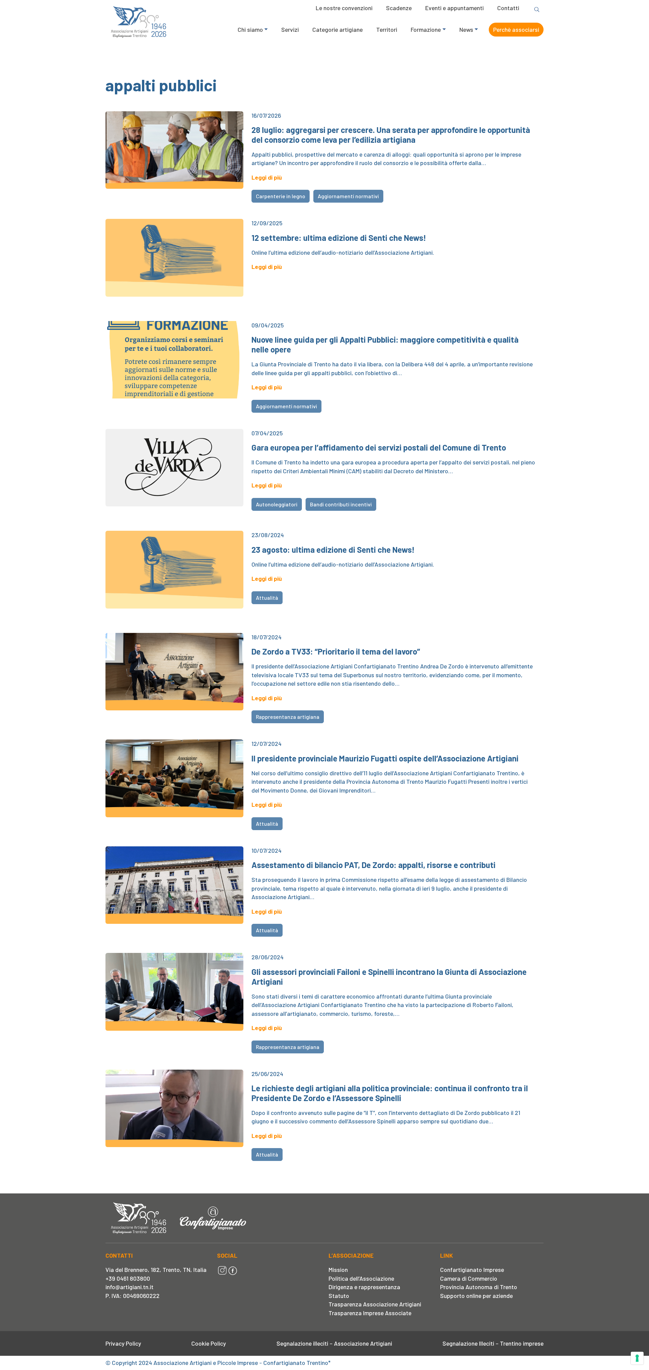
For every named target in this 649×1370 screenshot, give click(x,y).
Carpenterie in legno (280, 196)
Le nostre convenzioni (344, 8)
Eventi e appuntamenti (454, 8)
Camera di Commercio (468, 1278)
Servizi (290, 29)
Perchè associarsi (516, 29)
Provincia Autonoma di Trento (478, 1287)
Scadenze (399, 8)
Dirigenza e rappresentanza (364, 1287)
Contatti (508, 8)
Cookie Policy (208, 1343)
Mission (338, 1269)
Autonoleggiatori (276, 504)
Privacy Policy (123, 1343)
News (466, 29)
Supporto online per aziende (476, 1295)
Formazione (426, 29)
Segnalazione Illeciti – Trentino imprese (493, 1343)
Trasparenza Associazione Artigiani (375, 1304)
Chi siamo (250, 29)
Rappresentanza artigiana (287, 716)
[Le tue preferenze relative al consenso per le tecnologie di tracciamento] (637, 1358)
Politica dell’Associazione (361, 1278)
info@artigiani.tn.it (129, 1287)
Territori (386, 29)
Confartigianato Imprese (472, 1269)
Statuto (339, 1295)
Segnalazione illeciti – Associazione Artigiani (334, 1343)
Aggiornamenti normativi (348, 196)
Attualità (267, 597)
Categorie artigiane (337, 29)
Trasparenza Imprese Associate (370, 1313)
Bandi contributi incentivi (341, 504)
